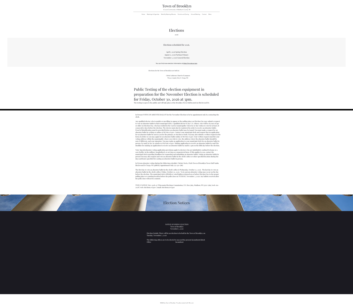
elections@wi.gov (168, 187)
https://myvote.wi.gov (190, 63)
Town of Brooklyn (176, 5)
